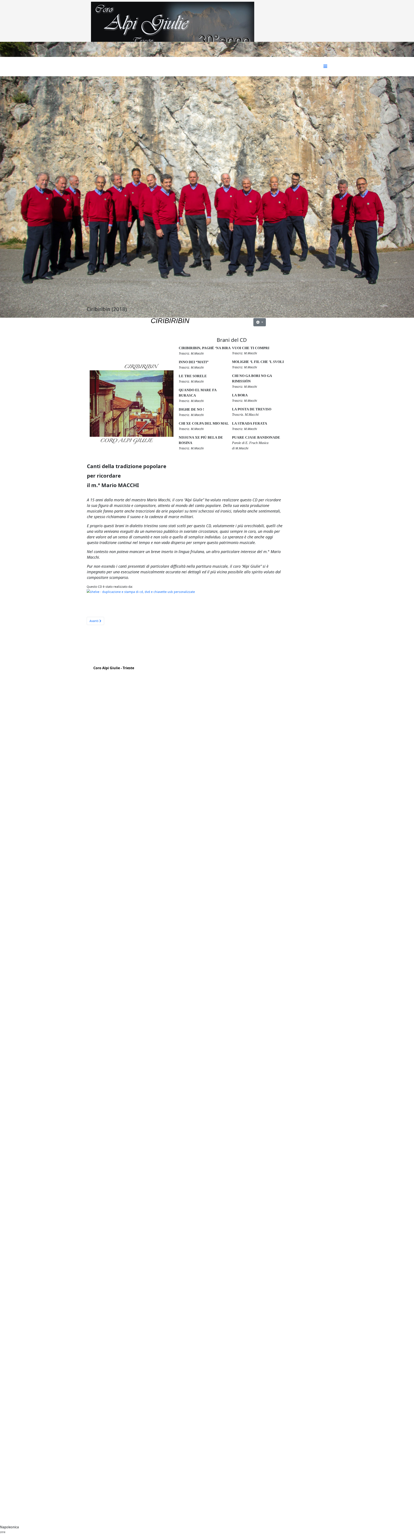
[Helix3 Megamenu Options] (325, 66)
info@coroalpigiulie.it (125, 674)
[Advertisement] (299, 369)
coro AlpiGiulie (120, 679)
